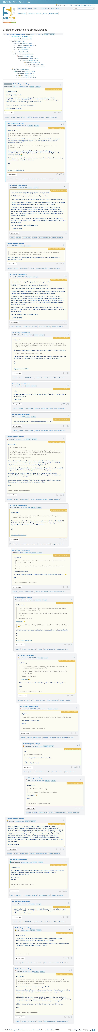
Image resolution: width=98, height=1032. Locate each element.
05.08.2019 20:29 (25, 904)
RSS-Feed (45, 13)
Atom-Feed (38, 13)
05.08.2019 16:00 (34, 709)
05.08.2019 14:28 (14, 246)
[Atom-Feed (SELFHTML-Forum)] (5, 22)
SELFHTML (7, 2)
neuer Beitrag (22, 8)
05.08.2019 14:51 (28, 335)
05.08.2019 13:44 (17, 86)
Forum (21, 2)
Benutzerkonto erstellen (38, 117)
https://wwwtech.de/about (16, 170)
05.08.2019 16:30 (37, 746)
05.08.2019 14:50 (22, 188)
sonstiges (38, 86)
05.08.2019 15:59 (31, 658)
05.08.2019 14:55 (20, 386)
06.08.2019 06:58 (20, 416)
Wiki (14, 2)
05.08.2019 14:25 (23, 125)
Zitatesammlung (44, 8)
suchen (53, 8)
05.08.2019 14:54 (25, 507)
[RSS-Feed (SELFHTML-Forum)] (9, 22)
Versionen (25, 86)
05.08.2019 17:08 (27, 862)
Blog (28, 2)
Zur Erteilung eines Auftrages (21, 84)
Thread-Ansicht (31, 13)
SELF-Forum (8, 84)
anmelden (29, 117)
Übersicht (30, 8)
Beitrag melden (9, 112)
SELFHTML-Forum (22, 13)
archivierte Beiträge (53, 13)
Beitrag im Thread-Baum (51, 117)
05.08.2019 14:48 (22, 277)
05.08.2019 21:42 (29, 971)
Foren (35, 8)
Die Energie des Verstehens (17, 1030)
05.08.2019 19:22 (39, 780)
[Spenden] (13, 22)
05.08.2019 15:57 (31, 600)
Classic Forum (51, 1030)
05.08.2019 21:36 (25, 930)
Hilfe (57, 8)
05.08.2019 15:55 (26, 552)
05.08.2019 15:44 (19, 821)
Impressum (29, 1030)
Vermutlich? (19, 622)
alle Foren (13, 117)
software (32, 86)
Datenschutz (36, 1030)
